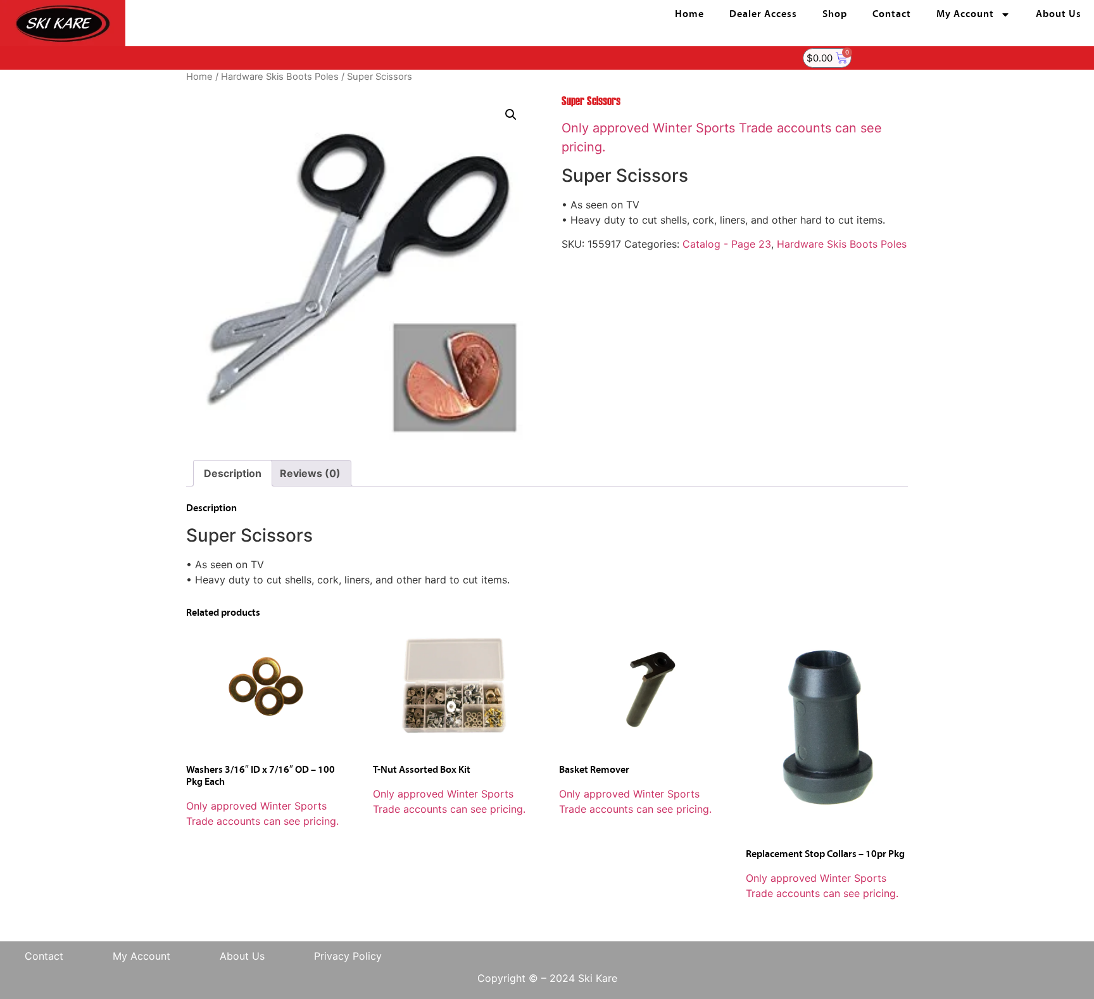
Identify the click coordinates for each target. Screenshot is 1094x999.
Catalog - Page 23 (726, 244)
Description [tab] (232, 473)
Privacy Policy (348, 956)
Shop (834, 15)
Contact (891, 15)
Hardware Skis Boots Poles (280, 76)
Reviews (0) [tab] (310, 473)
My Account (965, 15)
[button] (511, 114)
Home (689, 15)
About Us (1058, 15)
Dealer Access (763, 15)
